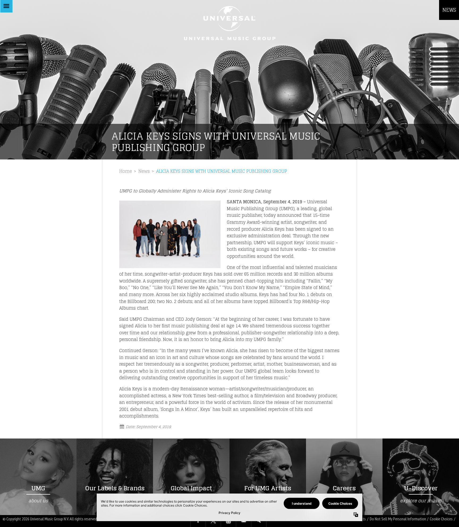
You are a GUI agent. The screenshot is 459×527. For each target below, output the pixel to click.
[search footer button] (258, 521)
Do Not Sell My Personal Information (398, 518)
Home (125, 171)
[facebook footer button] (198, 521)
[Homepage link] (229, 23)
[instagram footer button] (228, 521)
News (144, 171)
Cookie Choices (441, 518)
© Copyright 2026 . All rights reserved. (50, 518)
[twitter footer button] (213, 521)
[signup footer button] (243, 521)
